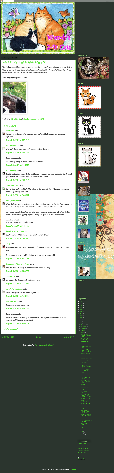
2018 (81, 305)
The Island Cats (12, 145)
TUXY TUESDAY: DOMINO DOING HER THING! (85, 411)
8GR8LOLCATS (12, 185)
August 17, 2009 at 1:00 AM (17, 271)
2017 (81, 307)
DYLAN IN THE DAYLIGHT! (84, 361)
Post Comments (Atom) (44, 345)
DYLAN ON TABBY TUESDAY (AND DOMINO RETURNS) (86, 395)
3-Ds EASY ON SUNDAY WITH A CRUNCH (85, 377)
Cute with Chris (81, 446)
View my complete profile (83, 262)
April (82, 433)
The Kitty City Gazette (83, 448)
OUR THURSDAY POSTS (84, 342)
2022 (81, 301)
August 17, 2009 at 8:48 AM (17, 308)
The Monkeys (11, 170)
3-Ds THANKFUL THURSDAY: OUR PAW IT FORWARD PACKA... (86, 365)
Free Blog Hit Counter (81, 459)
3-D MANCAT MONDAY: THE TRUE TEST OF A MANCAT (86, 416)
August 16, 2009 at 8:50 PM (17, 238)
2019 (81, 303)
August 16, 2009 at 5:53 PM (17, 180)
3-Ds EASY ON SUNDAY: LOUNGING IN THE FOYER (86, 420)
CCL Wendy (88, 245)
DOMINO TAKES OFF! (86, 398)
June (82, 429)
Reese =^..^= (10, 276)
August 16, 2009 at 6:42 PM (17, 226)
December (83, 324)
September (83, 330)
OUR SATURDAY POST (86, 359)
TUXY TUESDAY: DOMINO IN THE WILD (85, 371)
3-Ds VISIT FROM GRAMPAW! (85, 401)
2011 (81, 319)
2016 (81, 309)
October (83, 328)
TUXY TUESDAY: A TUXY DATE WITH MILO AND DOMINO (86, 350)
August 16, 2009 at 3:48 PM (17, 165)
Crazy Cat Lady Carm (83, 452)
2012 (81, 317)
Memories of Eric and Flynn (17, 264)
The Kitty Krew (12, 200)
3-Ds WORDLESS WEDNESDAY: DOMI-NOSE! (86, 346)
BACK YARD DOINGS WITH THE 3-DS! (86, 339)
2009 (81, 323)
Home (39, 336)
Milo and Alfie (12, 301)
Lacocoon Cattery (82, 443)
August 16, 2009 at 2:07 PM (17, 152)
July (82, 427)
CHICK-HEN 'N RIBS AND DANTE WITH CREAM (85, 381)
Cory (8, 244)
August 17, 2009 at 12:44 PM (18, 323)
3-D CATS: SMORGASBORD (85, 385)
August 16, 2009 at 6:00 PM (17, 195)
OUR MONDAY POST (86, 374)
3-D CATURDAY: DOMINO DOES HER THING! (86, 335)
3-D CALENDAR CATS (86, 357)
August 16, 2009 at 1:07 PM (17, 140)
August (82, 332)
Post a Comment (11, 329)
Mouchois (10, 130)
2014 (81, 313)
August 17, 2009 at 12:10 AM (18, 258)
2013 (81, 315)
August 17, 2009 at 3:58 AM (17, 296)
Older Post (69, 336)
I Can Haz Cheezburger (83, 450)
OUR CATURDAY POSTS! (84, 424)
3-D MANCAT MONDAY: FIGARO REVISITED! (86, 354)
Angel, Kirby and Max (15, 231)
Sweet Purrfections (14, 289)
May (82, 431)
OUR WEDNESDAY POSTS (85, 392)
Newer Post (8, 336)
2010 (81, 321)
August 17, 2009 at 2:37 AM (17, 283)
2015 (81, 311)
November (83, 326)
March (82, 434)
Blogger (73, 469)
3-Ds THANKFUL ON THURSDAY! (85, 404)
